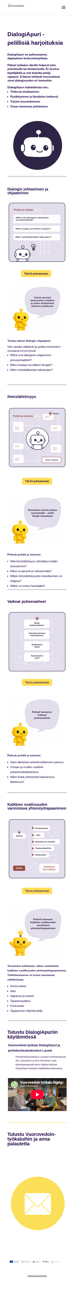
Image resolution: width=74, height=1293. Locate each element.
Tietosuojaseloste (37, 1275)
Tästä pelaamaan (36, 273)
